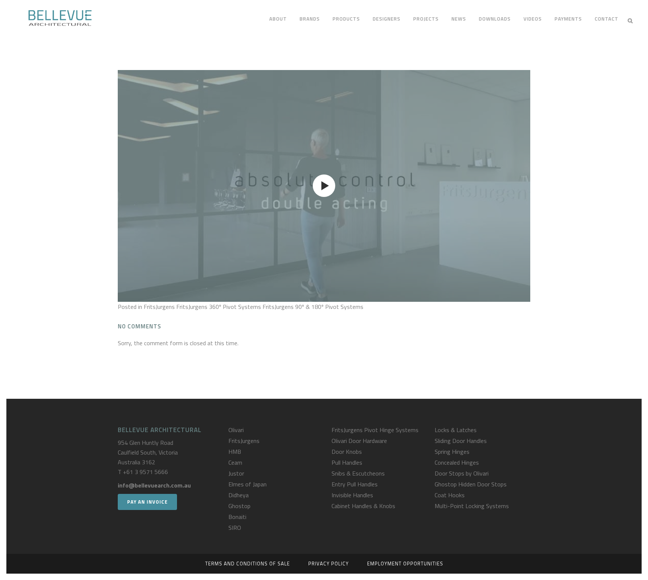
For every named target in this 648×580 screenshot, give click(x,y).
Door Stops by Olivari (462, 473)
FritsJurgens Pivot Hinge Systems (375, 430)
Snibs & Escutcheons (358, 473)
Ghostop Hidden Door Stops (471, 484)
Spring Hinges (452, 451)
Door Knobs (347, 451)
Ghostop (239, 506)
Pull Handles (347, 462)
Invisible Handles (352, 495)
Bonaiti (237, 517)
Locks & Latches (456, 430)
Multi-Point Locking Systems (472, 506)
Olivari (236, 430)
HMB (234, 451)
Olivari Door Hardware (359, 441)
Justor (236, 473)
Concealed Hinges (457, 462)
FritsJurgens (244, 441)
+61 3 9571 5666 (145, 471)
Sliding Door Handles (461, 441)
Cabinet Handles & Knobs (363, 506)
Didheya (238, 495)
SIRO (234, 527)
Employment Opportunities (405, 563)
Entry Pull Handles (355, 484)
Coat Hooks (450, 495)
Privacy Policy (328, 563)
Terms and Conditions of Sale (247, 563)
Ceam (235, 462)
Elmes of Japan (247, 484)
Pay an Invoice (147, 501)
